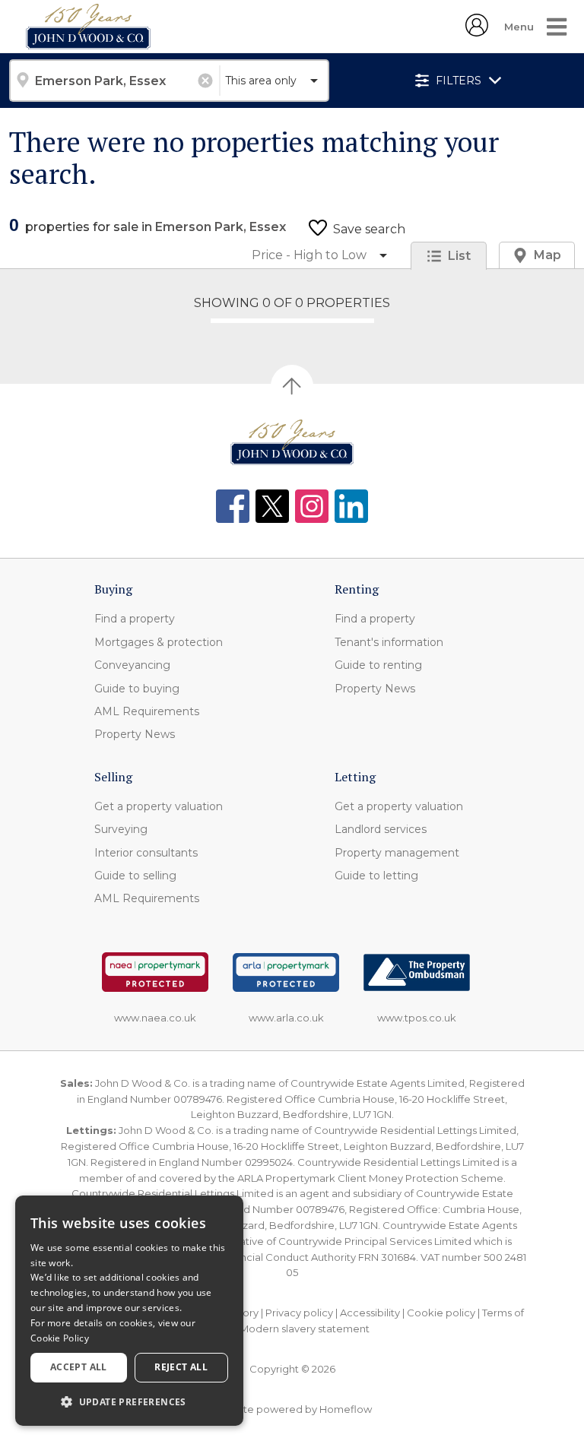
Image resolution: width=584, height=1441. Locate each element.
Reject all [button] (181, 1366)
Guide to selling (135, 875)
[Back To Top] (292, 386)
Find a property (134, 618)
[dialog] (129, 1311)
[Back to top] (292, 442)
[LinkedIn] (351, 506)
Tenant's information (389, 642)
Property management (397, 853)
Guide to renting (378, 665)
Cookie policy (441, 1312)
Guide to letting (376, 875)
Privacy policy (299, 1312)
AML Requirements (146, 711)
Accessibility (370, 1312)
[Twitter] (272, 506)
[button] (129, 1401)
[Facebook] (232, 506)
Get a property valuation (158, 806)
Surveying (121, 829)
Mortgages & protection (158, 642)
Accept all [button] (78, 1366)
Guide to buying (136, 688)
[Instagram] (311, 506)
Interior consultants (146, 853)
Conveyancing (132, 665)
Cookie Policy (59, 1338)
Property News (134, 734)
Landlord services (381, 829)
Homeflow (345, 1409)
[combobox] (114, 80)
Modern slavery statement (305, 1328)
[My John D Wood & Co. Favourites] (476, 32)
